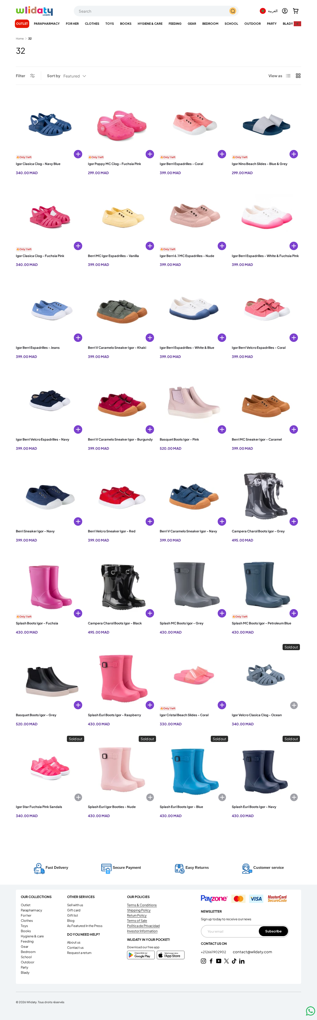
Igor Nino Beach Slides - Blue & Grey (260, 164)
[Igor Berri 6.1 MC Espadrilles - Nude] (194, 219)
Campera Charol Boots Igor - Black (115, 623)
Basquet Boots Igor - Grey (36, 715)
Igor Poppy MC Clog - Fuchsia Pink (114, 164)
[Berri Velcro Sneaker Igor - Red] (122, 494)
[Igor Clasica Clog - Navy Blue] (50, 127)
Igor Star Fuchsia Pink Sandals (39, 807)
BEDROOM (210, 23)
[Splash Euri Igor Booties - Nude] (122, 770)
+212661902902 (214, 952)
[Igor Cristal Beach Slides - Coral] (194, 678)
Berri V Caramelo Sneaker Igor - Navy (188, 531)
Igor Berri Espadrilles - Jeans (38, 348)
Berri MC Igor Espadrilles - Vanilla (113, 256)
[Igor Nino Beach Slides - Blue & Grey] (266, 127)
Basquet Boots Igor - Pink (179, 439)
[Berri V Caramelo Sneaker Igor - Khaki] (122, 310)
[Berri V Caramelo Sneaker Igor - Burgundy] (122, 402)
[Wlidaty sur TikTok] (234, 961)
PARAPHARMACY (47, 23)
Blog (71, 921)
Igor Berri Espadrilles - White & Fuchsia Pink (265, 256)
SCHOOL (231, 23)
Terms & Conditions (142, 905)
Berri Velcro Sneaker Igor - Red (111, 531)
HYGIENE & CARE (150, 23)
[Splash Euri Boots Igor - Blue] (194, 770)
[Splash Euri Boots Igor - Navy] (266, 770)
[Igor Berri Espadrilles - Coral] (194, 127)
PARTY (272, 23)
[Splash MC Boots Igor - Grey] (194, 586)
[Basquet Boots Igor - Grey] (50, 678)
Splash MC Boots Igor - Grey (182, 623)
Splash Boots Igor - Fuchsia (37, 623)
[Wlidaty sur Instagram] (203, 961)
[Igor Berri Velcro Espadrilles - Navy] (50, 402)
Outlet (22, 23)
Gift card (73, 910)
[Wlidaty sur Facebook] (211, 961)
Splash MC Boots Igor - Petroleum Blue (261, 623)
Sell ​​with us (75, 905)
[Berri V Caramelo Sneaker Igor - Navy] (194, 494)
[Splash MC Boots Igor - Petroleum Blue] (266, 586)
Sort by (53, 75)
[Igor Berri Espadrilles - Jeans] (50, 310)
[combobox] (156, 11)
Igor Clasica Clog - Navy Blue (38, 164)
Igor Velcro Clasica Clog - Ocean (257, 715)
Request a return (79, 953)
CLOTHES (92, 23)
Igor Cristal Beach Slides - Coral (184, 715)
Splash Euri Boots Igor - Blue (181, 807)
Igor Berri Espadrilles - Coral (181, 164)
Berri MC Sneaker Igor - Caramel (257, 439)
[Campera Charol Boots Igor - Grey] (266, 494)
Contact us (75, 947)
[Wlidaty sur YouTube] (218, 961)
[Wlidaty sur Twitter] (226, 961)
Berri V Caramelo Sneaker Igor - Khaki (117, 348)
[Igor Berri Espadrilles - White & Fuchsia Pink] (266, 219)
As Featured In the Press (85, 926)
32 (30, 38)
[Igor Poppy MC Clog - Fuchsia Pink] (122, 127)
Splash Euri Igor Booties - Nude (112, 807)
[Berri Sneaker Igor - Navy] (50, 494)
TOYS (110, 23)
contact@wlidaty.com (252, 951)
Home (20, 38)
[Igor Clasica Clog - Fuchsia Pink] (50, 219)
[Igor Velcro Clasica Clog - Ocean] (266, 678)
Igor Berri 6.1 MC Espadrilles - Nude (187, 256)
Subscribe (273, 931)
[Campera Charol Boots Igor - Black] (122, 586)
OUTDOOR (252, 23)
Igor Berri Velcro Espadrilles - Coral (259, 348)
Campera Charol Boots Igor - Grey (258, 531)
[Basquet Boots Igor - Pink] (194, 402)
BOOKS (126, 23)
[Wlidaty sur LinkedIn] (241, 961)
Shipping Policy (139, 910)
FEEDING (175, 23)
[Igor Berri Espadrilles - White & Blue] (194, 310)
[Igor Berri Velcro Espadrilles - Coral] (266, 310)
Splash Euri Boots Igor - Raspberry (114, 715)
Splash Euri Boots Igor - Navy (254, 807)
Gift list (72, 915)
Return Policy (137, 915)
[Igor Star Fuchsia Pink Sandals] (50, 770)
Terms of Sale (137, 921)
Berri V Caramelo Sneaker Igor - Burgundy (120, 439)
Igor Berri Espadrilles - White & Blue (187, 348)
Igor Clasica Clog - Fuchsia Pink (40, 256)
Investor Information (142, 931)
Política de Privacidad (143, 926)
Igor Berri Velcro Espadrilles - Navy (42, 439)
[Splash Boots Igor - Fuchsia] (50, 586)
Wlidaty (31, 1002)
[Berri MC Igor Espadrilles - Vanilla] (122, 219)
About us (73, 942)
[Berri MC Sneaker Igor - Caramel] (266, 402)
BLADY (288, 23)
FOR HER (72, 23)
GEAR (192, 23)
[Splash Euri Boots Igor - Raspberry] (122, 678)
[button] (295, 10)
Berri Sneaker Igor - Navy (35, 531)
